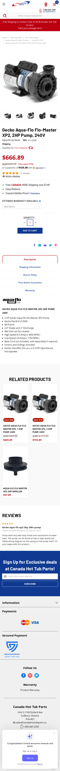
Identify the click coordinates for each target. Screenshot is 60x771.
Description (30, 259)
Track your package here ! (30, 28)
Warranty (30, 290)
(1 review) (25, 173)
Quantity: (29, 217)
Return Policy (30, 274)
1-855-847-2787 (31, 726)
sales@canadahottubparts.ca (31, 722)
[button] (30, 167)
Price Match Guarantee (30, 282)
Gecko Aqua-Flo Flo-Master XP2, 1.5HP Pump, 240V (15, 428)
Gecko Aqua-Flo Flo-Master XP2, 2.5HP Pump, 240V (44, 428)
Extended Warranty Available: (20, 200)
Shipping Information (30, 267)
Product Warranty (30, 690)
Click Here (35, 193)
